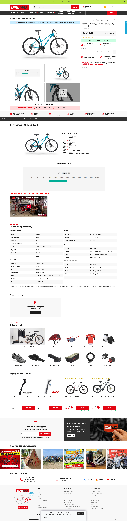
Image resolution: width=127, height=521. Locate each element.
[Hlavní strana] (11, 16)
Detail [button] (82, 407)
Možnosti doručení (68, 491)
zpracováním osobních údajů (43, 437)
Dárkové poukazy (68, 500)
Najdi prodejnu (22, 507)
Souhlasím (80, 513)
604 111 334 (87, 6)
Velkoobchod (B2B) (42, 501)
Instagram (101, 479)
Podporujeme (41, 505)
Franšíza (39, 498)
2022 (37, 256)
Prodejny (112, 12)
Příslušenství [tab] (33, 119)
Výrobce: (90, 68)
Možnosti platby (68, 493)
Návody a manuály (95, 500)
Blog (92, 504)
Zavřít (89, 19)
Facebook (90, 479)
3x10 (37, 266)
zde (73, 514)
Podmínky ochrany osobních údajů (72, 506)
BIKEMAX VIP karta (95, 491)
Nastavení (46, 517)
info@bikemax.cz (59, 108)
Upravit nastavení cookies (34, 519)
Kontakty (40, 494)
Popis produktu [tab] (6, 119)
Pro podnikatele (94, 506)
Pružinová (39, 250)
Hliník (37, 237)
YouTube (112, 479)
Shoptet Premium (104, 519)
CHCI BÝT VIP (71, 435)
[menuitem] (15, 13)
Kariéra (39, 496)
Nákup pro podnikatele (89, 46)
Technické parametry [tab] (20, 119)
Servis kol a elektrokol (96, 496)
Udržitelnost (40, 503)
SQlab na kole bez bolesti (97, 508)
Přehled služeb (67, 508)
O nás (39, 492)
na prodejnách (107, 58)
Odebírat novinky (44, 434)
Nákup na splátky (68, 496)
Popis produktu (85, 28)
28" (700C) (93, 248)
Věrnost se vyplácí (108, 46)
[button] (23, 408)
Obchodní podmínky (69, 504)
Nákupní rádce (94, 502)
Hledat (75, 7)
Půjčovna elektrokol (95, 498)
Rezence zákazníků (42, 507)
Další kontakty (86, 8)
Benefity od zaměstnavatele (71, 498)
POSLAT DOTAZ (35, 312)
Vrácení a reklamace (69, 502)
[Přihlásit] (106, 7)
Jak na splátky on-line (111, 63)
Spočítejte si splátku (98, 64)
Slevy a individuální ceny (96, 493)
